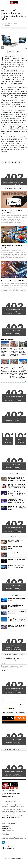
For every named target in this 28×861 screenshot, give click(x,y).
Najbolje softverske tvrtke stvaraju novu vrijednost (16, 566)
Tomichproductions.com (8, 830)
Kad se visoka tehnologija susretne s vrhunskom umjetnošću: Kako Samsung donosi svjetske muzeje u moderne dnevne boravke (16, 480)
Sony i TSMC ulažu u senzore (13, 280)
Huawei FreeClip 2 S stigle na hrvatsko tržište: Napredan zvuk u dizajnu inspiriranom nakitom (17, 487)
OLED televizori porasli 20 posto (12, 246)
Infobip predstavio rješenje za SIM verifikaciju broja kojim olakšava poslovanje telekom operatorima (17, 620)
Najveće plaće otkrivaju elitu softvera (17, 599)
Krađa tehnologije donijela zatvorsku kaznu (16, 560)
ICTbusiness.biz (5, 826)
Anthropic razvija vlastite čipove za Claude (11, 212)
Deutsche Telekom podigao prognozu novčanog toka (17, 625)
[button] (1, 2)
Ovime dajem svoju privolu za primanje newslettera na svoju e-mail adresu (12, 667)
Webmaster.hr (20, 858)
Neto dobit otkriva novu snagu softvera (15, 605)
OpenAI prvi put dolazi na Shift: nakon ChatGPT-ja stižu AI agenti (17, 508)
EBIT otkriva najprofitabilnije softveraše (17, 612)
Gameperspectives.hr (7, 828)
